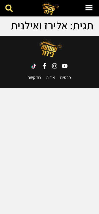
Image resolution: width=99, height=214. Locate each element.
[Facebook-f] (44, 66)
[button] (8, 8)
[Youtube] (65, 66)
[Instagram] (54, 66)
